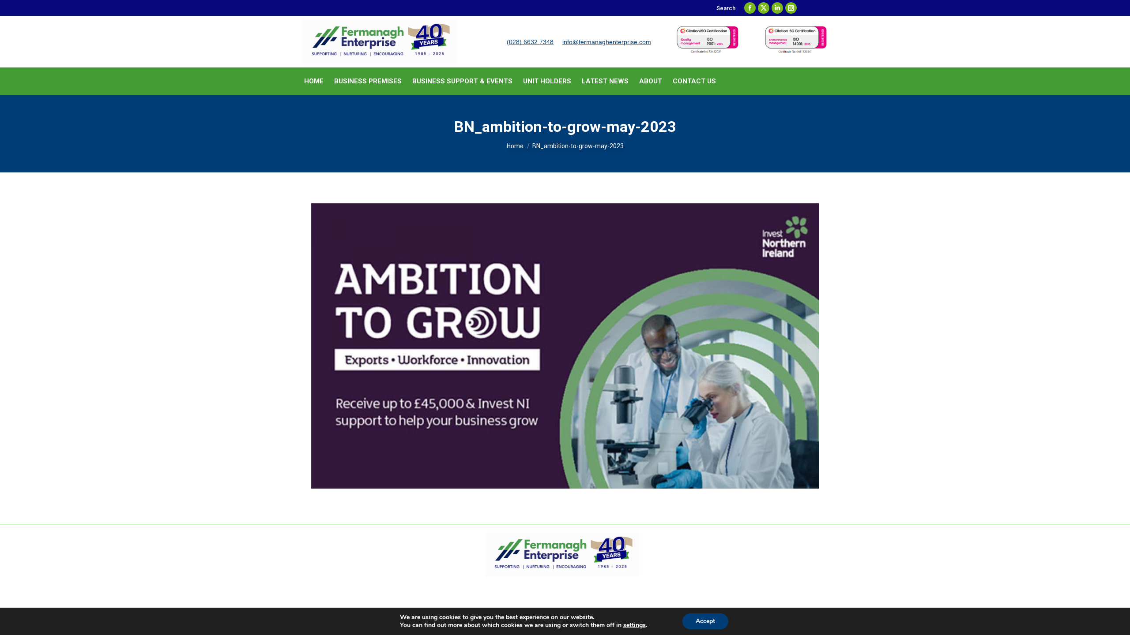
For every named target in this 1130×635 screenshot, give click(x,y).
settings (634, 625)
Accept (705, 621)
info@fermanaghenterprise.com (606, 41)
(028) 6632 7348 (530, 41)
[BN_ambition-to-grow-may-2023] (565, 346)
